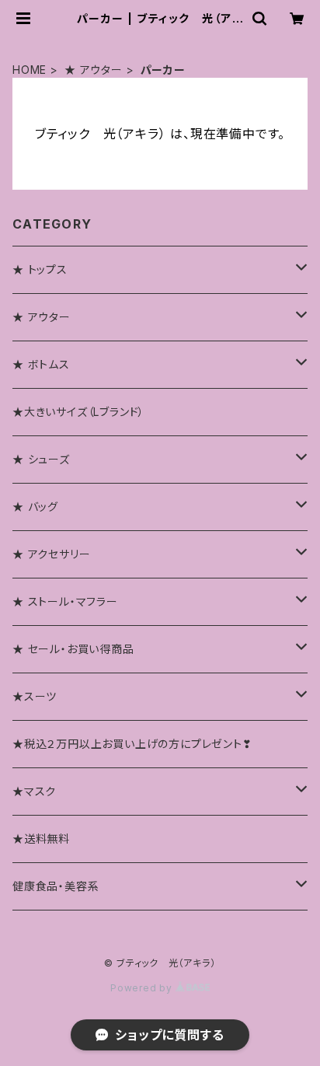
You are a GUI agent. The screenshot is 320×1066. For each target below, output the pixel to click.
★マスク (34, 791)
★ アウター (93, 69)
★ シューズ (41, 459)
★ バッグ (35, 506)
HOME (29, 69)
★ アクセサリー (51, 554)
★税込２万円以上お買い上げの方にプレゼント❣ (132, 743)
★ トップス (40, 269)
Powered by (143, 988)
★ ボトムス (41, 364)
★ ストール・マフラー (65, 601)
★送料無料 (41, 838)
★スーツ (34, 696)
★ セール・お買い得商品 (73, 648)
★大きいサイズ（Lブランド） (78, 411)
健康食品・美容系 (55, 886)
